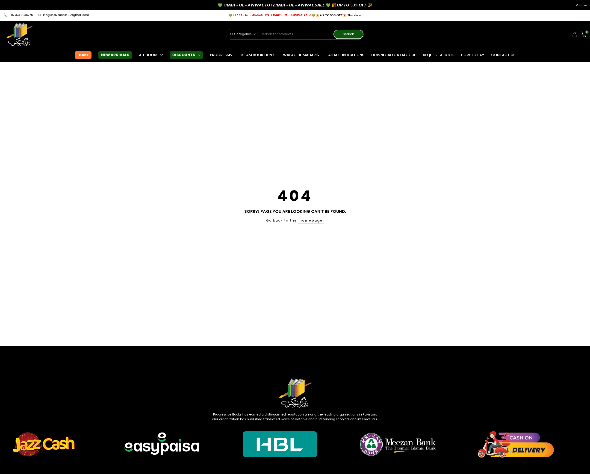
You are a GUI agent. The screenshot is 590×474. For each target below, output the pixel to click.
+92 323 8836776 (21, 15)
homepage (311, 220)
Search (348, 34)
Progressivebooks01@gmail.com (66, 15)
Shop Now (354, 15)
